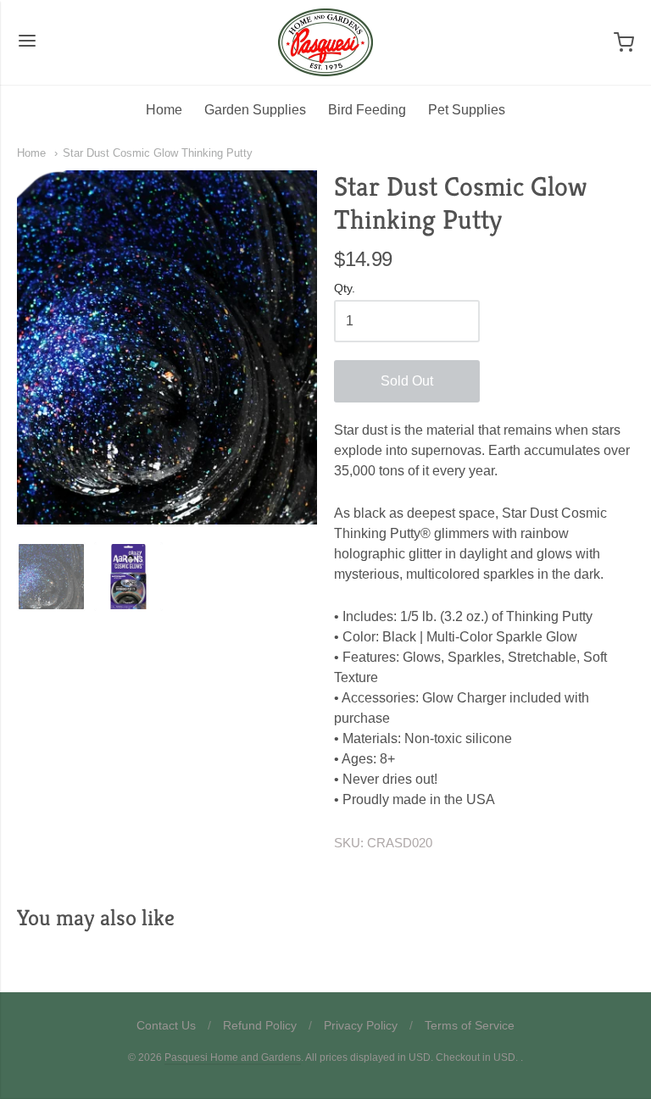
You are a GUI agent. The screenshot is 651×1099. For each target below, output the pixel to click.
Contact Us (166, 1025)
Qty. (344, 288)
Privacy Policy (361, 1025)
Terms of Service (470, 1025)
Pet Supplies (466, 110)
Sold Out (407, 381)
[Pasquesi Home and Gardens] (325, 42)
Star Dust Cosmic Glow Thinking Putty (158, 153)
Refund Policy (260, 1025)
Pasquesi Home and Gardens (232, 1057)
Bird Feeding (367, 110)
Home (164, 110)
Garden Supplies (255, 110)
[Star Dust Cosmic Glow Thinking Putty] (51, 576)
